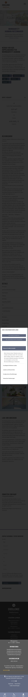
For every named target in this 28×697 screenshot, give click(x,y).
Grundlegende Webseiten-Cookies (10, 365)
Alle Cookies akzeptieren (14, 335)
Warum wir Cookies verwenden (9, 348)
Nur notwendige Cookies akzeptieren (14, 339)
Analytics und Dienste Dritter (9, 369)
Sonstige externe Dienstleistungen (10, 374)
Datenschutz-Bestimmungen (9, 378)
